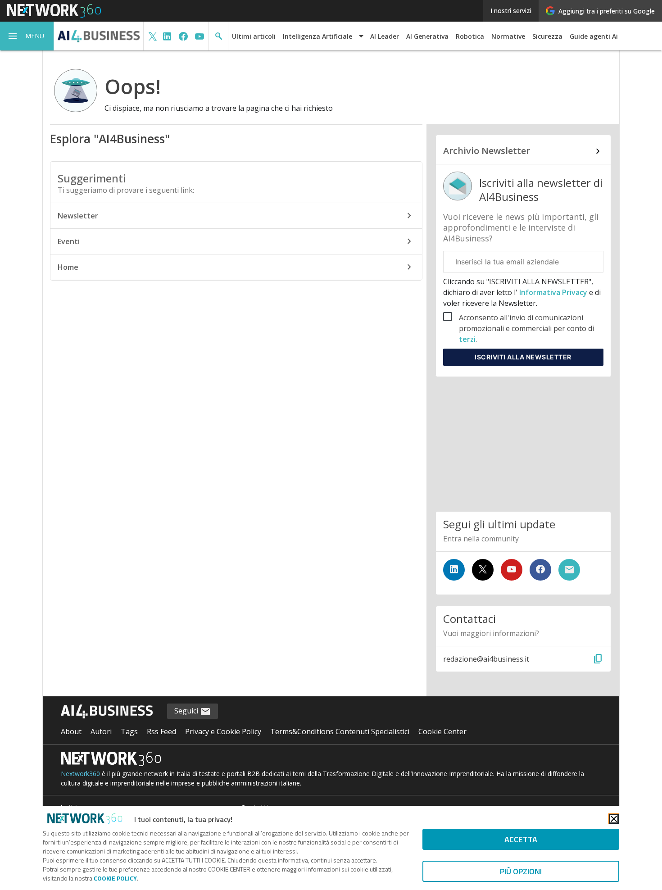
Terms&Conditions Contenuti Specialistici (339, 731)
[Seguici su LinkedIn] (454, 570)
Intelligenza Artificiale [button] (317, 36)
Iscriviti (523, 357)
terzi (467, 339)
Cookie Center (442, 731)
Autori (101, 731)
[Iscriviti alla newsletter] (569, 570)
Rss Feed (161, 731)
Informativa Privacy (553, 292)
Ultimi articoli (254, 36)
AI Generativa (427, 36)
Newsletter (78, 216)
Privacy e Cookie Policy (223, 731)
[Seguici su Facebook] (540, 570)
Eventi (69, 241)
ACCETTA (520, 839)
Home (68, 267)
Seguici (187, 711)
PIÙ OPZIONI (521, 871)
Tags (129, 731)
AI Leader (384, 36)
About (71, 731)
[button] (27, 36)
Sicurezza (547, 36)
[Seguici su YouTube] (511, 570)
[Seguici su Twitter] (483, 570)
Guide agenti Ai (594, 36)
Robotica (470, 36)
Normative (508, 36)
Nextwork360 (80, 773)
